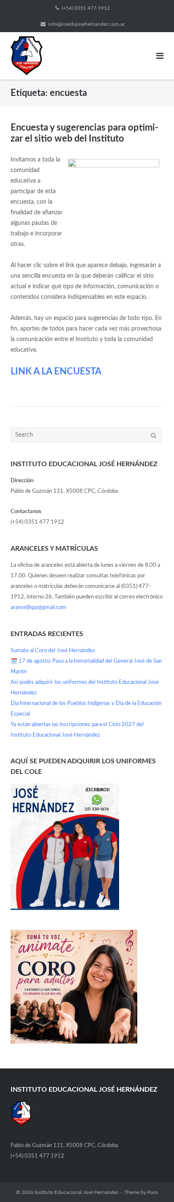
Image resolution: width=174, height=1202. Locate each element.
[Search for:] (86, 435)
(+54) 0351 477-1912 (86, 8)
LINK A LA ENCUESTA (56, 371)
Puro (152, 1192)
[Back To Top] (153, 1181)
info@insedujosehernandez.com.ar (86, 24)
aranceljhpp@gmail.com (38, 607)
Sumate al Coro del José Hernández (53, 650)
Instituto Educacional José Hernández (76, 1192)
